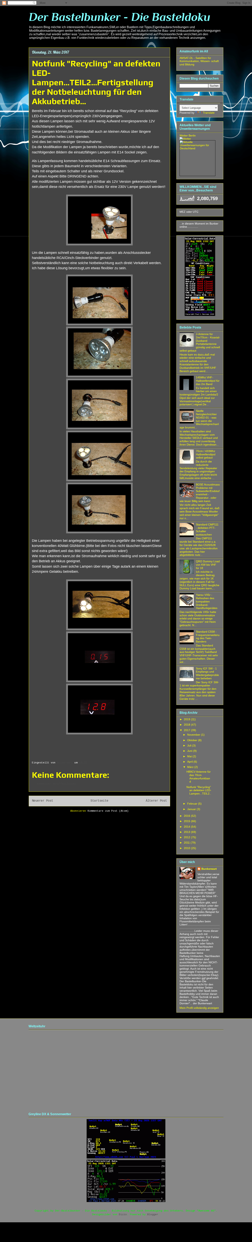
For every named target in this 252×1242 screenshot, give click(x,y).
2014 (187, 826)
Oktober (192, 740)
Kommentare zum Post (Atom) (108, 810)
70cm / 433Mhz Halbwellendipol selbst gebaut (205, 454)
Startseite (99, 801)
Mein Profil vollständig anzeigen (199, 1007)
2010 (187, 848)
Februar (192, 803)
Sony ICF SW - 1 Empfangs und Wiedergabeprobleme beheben (207, 673)
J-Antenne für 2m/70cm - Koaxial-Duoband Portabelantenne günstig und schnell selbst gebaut (200, 342)
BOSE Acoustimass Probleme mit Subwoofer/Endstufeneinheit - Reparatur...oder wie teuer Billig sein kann (200, 493)
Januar (192, 809)
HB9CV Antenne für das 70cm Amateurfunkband (198, 776)
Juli (189, 745)
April (190, 761)
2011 (187, 842)
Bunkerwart (209, 868)
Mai (190, 756)
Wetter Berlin (188, 135)
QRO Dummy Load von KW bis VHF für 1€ (208, 565)
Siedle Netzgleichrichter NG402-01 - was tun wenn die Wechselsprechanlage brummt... (199, 419)
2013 (187, 832)
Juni (190, 750)
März (190, 767)
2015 (187, 821)
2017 (187, 730)
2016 (187, 815)
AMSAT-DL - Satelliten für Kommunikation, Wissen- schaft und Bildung (199, 61)
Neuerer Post (42, 801)
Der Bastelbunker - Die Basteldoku (119, 16)
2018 (187, 724)
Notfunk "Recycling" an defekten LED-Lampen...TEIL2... (198, 791)
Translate (209, 112)
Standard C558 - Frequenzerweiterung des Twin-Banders (208, 636)
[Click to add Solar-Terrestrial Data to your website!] (200, 315)
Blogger (152, 1214)
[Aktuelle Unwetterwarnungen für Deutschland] (197, 148)
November (194, 734)
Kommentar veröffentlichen (56, 783)
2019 (187, 719)
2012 (187, 837)
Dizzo (123, 1214)
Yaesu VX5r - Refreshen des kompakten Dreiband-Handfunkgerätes (206, 601)
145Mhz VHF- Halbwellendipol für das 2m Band (208, 381)
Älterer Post (156, 801)
